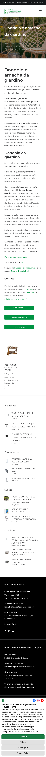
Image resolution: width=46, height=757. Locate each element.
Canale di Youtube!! (20, 271)
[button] (40, 11)
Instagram (31, 268)
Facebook (19, 268)
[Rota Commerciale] (12, 11)
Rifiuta (23, 742)
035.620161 (30, 292)
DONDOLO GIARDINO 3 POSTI (10, 367)
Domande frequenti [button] (19, 317)
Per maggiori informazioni (16, 257)
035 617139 (18, 603)
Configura (23, 747)
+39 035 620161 (38, 2)
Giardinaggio (16, 43)
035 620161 (18, 663)
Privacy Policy (23, 753)
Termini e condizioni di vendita (18, 684)
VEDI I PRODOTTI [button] (19, 307)
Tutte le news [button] (19, 327)
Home (6, 43)
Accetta (23, 737)
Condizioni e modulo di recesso (19, 687)
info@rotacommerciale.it (15, 299)
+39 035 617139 (16, 2)
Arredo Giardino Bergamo (16, 46)
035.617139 (28, 289)
